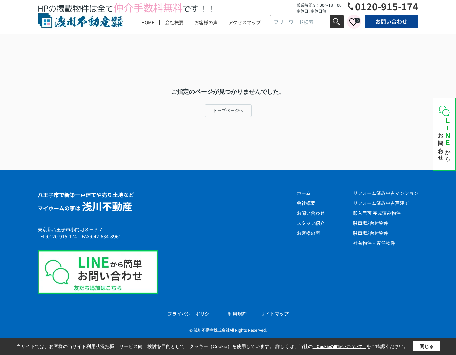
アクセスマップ (244, 22)
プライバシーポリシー (190, 313)
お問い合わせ (391, 21)
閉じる (427, 346)
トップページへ (228, 110)
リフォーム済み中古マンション (385, 193)
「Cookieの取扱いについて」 (339, 346)
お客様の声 (206, 22)
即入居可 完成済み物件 (377, 213)
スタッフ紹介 (311, 223)
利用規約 (237, 313)
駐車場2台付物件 (370, 223)
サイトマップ (275, 313)
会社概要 (174, 22)
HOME (147, 22)
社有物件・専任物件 (374, 243)
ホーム (304, 193)
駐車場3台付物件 (370, 233)
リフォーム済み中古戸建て (381, 203)
